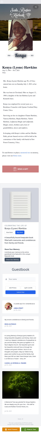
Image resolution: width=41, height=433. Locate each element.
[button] (20, 385)
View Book (9, 232)
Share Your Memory (12, 259)
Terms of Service (25, 424)
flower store (17, 155)
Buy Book (20, 232)
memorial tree (25, 152)
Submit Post (20, 292)
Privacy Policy (15, 424)
